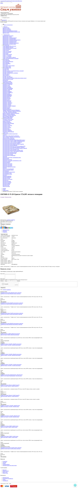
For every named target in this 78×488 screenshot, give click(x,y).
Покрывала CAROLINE (7, 89)
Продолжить (3, 287)
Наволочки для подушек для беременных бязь (12, 157)
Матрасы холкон (6, 32)
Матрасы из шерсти (6, 28)
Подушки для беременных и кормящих (10, 72)
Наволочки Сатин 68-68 (7, 165)
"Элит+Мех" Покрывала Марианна (10, 112)
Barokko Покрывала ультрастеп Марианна (11, 113)
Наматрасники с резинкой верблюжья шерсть (11, 39)
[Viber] (7, 228)
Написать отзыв (8, 197)
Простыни (5, 175)
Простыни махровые (7, 181)
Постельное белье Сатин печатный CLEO (11, 149)
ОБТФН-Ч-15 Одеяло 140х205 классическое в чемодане (11, 303)
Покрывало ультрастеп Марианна (9, 115)
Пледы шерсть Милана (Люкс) (9, 65)
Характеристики (6, 229)
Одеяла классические (7, 52)
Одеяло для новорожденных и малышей (10, 58)
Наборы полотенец (6, 121)
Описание (5, 230)
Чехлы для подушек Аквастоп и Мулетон (11, 135)
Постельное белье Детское (8, 154)
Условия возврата (14, 0)
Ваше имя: (2, 273)
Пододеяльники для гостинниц (9, 171)
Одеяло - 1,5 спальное (7, 55)
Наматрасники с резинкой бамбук (9, 38)
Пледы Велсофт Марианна (8, 61)
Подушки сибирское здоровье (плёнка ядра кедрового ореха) (14, 78)
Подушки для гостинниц (7, 77)
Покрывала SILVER (7, 98)
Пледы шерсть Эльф (7, 66)
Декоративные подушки (7, 82)
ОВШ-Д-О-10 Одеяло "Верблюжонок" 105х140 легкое (11, 375)
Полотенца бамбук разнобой (8, 123)
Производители (6, 477)
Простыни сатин (6, 185)
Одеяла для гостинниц (7, 51)
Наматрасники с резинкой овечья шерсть (11, 42)
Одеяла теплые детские (7, 54)
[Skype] (10, 228)
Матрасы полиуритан (7, 29)
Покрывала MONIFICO (7, 95)
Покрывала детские (6, 106)
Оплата (10, 0)
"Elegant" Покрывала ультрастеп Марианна (11, 110)
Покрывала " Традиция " (7, 102)
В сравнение (8, 224)
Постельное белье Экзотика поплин (10, 152)
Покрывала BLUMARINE (8, 88)
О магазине (2, 0)
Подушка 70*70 (6, 69)
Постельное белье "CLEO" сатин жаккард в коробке (13, 151)
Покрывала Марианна (7, 109)
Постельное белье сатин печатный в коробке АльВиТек (13, 147)
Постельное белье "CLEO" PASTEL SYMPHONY (12, 142)
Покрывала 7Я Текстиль (7, 84)
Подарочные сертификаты (8, 478)
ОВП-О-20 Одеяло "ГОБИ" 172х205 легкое (8, 437)
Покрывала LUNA (6, 93)
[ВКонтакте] (1, 228)
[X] (6, 228)
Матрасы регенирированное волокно (10, 30)
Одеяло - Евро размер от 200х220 (9, 57)
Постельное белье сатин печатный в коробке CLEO (13, 150)
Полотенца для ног (6, 126)
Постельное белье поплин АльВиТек (10, 145)
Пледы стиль (5, 64)
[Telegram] (12, 228)
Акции (4, 479)
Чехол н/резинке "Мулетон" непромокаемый (11, 136)
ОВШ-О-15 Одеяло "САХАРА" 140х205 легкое (9, 406)
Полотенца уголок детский (8, 119)
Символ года (5, 132)
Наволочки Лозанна (7, 161)
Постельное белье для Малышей (9, 155)
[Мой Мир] (4, 228)
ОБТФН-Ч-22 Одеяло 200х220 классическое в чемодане (11, 324)
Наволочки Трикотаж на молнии (9, 166)
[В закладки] (0, 315)
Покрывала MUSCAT (7, 96)
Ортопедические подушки (8, 79)
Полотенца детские (6, 124)
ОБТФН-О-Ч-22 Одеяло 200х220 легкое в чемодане (10, 293)
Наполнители (5, 80)
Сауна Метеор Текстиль (7, 120)
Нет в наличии (3, 226)
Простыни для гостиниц (7, 179)
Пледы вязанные (6, 62)
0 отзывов (2, 197)
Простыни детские (6, 178)
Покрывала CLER (6, 90)
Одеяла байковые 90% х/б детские (9, 46)
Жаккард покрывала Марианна (9, 114)
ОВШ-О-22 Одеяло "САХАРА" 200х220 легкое (9, 416)
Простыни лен (5, 180)
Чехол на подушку (6, 186)
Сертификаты (5, 480)
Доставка (7, 0)
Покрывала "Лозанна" (7, 104)
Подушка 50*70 (6, 68)
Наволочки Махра (6, 162)
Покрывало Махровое (7, 122)
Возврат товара (6, 470)
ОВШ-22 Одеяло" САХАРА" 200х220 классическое (10, 355)
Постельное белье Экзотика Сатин (9, 153)
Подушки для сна (6, 73)
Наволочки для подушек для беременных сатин (12, 160)
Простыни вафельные (7, 177)
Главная (4, 188)
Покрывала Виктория (7, 100)
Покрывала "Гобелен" (7, 103)
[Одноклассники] (2, 228)
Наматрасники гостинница (8, 35)
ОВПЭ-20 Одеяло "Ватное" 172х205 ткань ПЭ (9, 396)
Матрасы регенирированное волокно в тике (11, 31)
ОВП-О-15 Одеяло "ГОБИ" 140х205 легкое (8, 427)
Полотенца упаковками (7, 130)
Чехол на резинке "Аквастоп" (8, 137)
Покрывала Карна (6, 107)
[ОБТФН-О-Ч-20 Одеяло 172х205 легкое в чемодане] (10, 218)
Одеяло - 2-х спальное (7, 56)
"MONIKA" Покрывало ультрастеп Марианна (12, 111)
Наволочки (5, 156)
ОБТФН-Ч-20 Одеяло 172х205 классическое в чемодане (11, 314)
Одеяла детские (6, 50)
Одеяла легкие (5, 53)
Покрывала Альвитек (7, 101)
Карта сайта (5, 471)
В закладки (3, 224)
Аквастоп (5, 134)
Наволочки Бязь (6, 158)
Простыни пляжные (7, 183)
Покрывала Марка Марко (8, 117)
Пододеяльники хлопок (7, 174)
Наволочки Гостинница (7, 159)
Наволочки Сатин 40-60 (7, 163)
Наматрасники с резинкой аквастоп (10, 37)
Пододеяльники (6, 170)
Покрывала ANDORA (7, 87)
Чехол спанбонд (6, 74)
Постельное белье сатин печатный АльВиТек (11, 143)
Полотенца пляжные (7, 129)
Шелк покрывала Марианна (8, 116)
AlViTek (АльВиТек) (11, 219)
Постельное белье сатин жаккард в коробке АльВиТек (13, 144)
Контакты (20, 0)
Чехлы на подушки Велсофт (8, 168)
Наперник (5, 167)
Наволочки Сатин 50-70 (7, 164)
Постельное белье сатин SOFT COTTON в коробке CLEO (14, 146)
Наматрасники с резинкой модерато (10, 40)
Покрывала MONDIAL (7, 94)
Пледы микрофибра (6, 63)
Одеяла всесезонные (7, 49)
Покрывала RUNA (6, 97)
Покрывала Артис (6, 99)
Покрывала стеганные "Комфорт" (9, 105)
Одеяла (4, 189)
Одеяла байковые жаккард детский (9, 48)
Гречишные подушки (7, 81)
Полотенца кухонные (7, 127)
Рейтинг (2, 280)
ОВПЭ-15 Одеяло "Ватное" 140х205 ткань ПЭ (9, 386)
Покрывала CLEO (6, 85)
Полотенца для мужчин (7, 125)
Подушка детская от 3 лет (8, 71)
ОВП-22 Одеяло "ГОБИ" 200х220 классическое (9, 334)
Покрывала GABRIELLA (8, 92)
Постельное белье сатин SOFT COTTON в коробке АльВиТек (15, 148)
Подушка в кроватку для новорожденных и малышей (13, 70)
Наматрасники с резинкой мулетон (9, 41)
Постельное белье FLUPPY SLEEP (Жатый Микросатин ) (14, 139)
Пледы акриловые (6, 60)
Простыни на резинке (7, 182)
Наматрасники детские (7, 36)
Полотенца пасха (6, 128)
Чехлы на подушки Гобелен (8, 169)
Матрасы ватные (6, 27)
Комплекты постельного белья (9, 138)
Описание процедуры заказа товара (10, 465)
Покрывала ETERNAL (7, 91)
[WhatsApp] (9, 228)
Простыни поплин (6, 184)
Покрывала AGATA (7, 86)
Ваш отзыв (2, 278)
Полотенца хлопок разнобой (8, 131)
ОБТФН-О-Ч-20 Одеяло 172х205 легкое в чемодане (10, 448)
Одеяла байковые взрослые (8, 47)
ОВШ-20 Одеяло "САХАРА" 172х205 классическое (10, 365)
